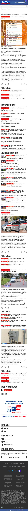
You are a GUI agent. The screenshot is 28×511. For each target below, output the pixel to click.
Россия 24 (6, 463)
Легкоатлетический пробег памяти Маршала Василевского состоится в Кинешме (16, 178)
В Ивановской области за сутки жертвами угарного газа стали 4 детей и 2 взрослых (13, 378)
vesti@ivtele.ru (12, 497)
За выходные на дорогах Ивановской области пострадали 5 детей (13, 321)
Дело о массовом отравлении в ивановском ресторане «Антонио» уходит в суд (12, 381)
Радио (19, 466)
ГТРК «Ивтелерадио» (21, 2)
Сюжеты (5, 466)
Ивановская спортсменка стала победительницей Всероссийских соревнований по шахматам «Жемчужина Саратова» (16, 199)
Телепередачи (12, 466)
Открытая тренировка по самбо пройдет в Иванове (15, 184)
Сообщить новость (14, 457)
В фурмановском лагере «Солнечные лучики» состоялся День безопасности (13, 315)
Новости (22, 463)
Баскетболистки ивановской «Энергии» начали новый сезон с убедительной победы (12, 92)
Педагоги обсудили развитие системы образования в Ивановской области (12, 138)
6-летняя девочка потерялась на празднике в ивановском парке (12, 262)
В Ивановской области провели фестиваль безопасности (12, 259)
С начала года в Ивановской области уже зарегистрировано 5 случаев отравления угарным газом (13, 375)
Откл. (21, 509)
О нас (23, 466)
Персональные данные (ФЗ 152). (11, 503)
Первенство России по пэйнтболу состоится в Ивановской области (16, 156)
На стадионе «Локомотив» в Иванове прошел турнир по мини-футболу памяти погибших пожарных (16, 169)
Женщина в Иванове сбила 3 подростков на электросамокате (11, 318)
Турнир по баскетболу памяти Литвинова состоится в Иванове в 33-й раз (12, 95)
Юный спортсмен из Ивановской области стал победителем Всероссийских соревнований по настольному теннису (15, 192)
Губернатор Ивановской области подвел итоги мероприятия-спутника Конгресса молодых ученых (13, 130)
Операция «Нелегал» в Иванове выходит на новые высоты (12, 265)
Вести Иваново (14, 463)
